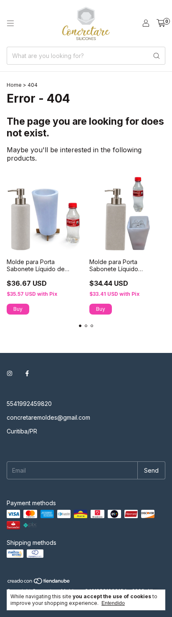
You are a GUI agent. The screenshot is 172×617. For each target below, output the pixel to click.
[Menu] (10, 23)
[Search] (156, 55)
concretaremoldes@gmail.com (48, 417)
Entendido (113, 603)
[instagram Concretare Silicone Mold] (10, 373)
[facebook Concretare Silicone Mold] (27, 373)
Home (14, 85)
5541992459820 (29, 403)
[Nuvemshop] (39, 582)
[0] (161, 23)
